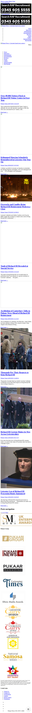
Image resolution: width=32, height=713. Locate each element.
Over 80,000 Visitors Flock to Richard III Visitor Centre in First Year (15, 98)
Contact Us (7, 693)
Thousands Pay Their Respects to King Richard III (15, 373)
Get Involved (7, 694)
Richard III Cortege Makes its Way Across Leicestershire (15, 433)
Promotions (7, 699)
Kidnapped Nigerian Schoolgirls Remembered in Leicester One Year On (16, 159)
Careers (6, 696)
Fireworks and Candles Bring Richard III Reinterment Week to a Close (15, 206)
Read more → (4, 112)
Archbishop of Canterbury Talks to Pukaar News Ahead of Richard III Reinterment (15, 313)
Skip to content (4, 1)
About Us (6, 691)
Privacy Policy (7, 697)
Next (7, 512)
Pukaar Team (4, 103)
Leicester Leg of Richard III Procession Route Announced (13, 492)
